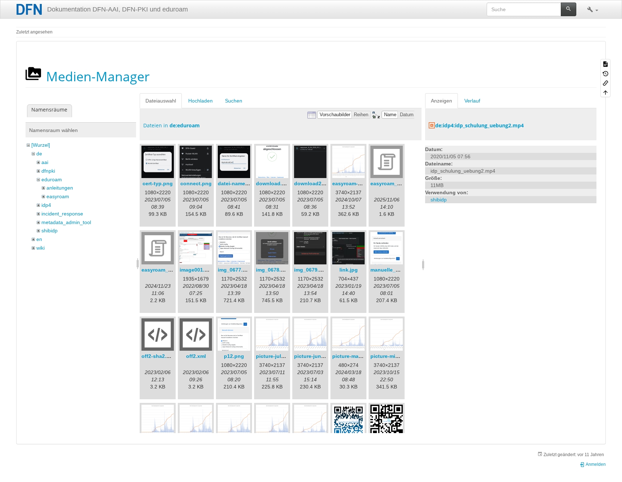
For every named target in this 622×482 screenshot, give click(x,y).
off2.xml (196, 356)
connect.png (196, 183)
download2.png (313, 183)
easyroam (57, 196)
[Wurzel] (40, 145)
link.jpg (348, 270)
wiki (40, 248)
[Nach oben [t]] (605, 92)
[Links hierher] (605, 82)
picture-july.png (275, 356)
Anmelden (595, 464)
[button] (593, 9)
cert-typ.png (158, 183)
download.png (274, 183)
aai (44, 162)
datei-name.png (237, 183)
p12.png (234, 356)
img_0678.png (273, 270)
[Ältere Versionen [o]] (605, 73)
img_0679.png (311, 270)
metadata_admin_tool (66, 222)
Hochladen (200, 101)
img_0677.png (235, 270)
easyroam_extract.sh (396, 183)
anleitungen (59, 188)
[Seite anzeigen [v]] (605, 63)
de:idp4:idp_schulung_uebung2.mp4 (479, 125)
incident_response (62, 214)
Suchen (233, 101)
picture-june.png (314, 356)
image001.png (197, 270)
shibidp (49, 230)
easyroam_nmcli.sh (165, 270)
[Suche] (568, 9)
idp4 (46, 205)
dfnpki (48, 171)
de (39, 153)
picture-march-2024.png (361, 356)
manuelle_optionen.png (399, 270)
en (39, 239)
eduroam (51, 179)
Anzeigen (441, 101)
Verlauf (472, 101)
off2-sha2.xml (158, 356)
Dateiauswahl (160, 101)
